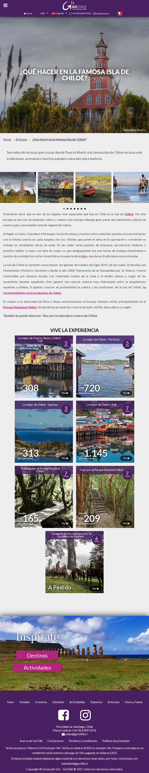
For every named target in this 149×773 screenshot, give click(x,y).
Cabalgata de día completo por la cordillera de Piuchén (71, 535)
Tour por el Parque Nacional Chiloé (101, 469)
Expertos (96, 702)
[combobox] (41, 13)
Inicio (29, 13)
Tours (10, 702)
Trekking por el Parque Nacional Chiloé (40, 470)
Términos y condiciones (82, 741)
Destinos (37, 655)
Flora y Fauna (133, 702)
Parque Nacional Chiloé (19, 307)
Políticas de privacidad (115, 741)
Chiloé (128, 214)
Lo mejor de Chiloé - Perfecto (101, 339)
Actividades (37, 667)
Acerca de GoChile (31, 741)
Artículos (113, 702)
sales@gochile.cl (76, 734)
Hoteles (24, 702)
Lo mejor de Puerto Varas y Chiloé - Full (40, 339)
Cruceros (41, 702)
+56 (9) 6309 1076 (81, 13)
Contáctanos (102, 13)
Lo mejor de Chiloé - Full (101, 404)
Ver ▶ (65, 392)
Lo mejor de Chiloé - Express (40, 404)
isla (83, 256)
